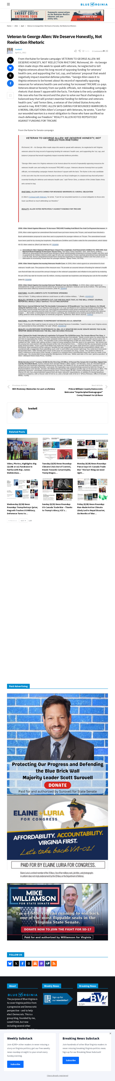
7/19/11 (90, 315)
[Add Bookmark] (10, 95)
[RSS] (54, 963)
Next (23, 521)
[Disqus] (57, 567)
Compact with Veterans (38, 197)
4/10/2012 (89, 296)
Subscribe (15, 1064)
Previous (13, 521)
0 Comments (97, 51)
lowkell (18, 49)
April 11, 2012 (20, 52)
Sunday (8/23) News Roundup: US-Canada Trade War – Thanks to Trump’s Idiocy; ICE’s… (57, 507)
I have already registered (57, 1075)
